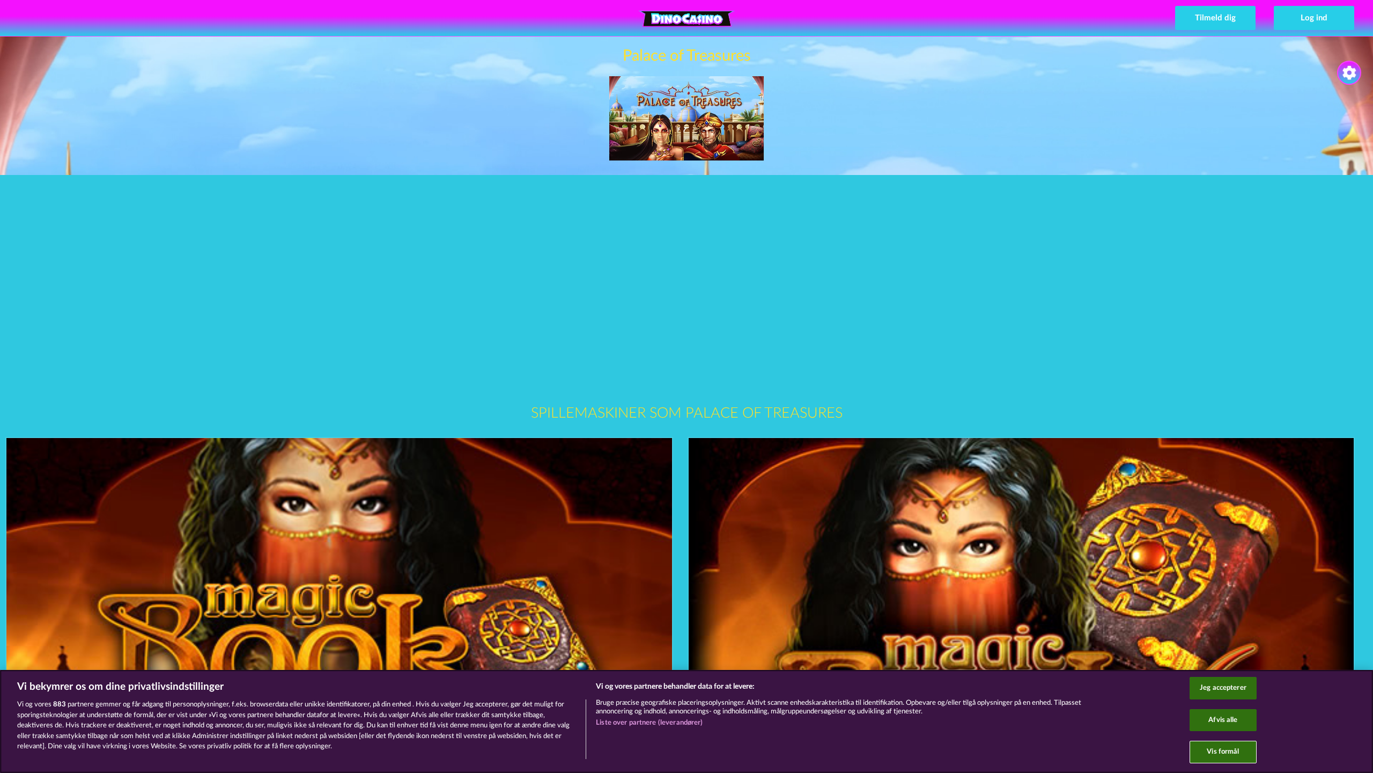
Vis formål (1223, 751)
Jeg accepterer (1223, 687)
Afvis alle (1222, 720)
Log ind (1314, 18)
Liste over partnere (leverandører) (649, 722)
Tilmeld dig (1215, 18)
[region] (686, 721)
